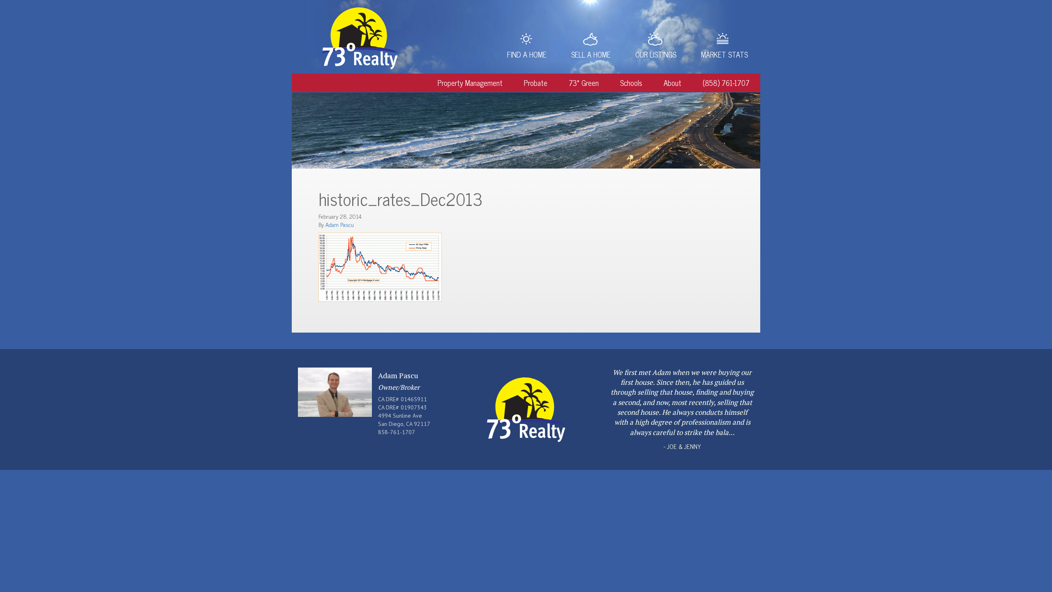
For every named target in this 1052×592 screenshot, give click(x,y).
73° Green (584, 82)
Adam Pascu (339, 224)
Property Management (470, 82)
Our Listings (655, 54)
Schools (631, 82)
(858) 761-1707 (726, 82)
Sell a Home (591, 54)
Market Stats (724, 54)
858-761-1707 (396, 432)
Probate (535, 82)
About (672, 82)
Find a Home (527, 54)
